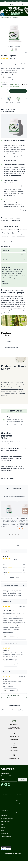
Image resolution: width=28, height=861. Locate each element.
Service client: (4, 809)
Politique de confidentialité (7, 858)
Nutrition (3, 830)
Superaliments (4, 833)
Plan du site (18, 853)
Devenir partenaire (19, 809)
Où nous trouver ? (19, 806)
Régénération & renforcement (10, 710)
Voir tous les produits (6, 836)
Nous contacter (4, 806)
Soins (2, 824)
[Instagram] (9, 784)
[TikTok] (2, 784)
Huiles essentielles (5, 821)
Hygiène (3, 827)
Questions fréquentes (6, 803)
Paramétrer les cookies (7, 856)
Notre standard (18, 794)
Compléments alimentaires (7, 818)
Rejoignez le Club (19, 800)
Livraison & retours (5, 797)
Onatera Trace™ (18, 797)
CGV (2, 853)
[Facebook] (6, 784)
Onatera (5, 53)
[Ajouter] (7, 91)
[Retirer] (2, 91)
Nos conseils (4, 800)
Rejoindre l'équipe (19, 812)
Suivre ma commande (6, 794)
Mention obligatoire (9, 853)
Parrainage (17, 803)
